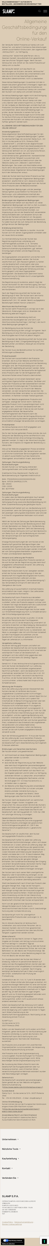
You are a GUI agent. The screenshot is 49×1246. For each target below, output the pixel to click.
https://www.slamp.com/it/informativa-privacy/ (22, 1087)
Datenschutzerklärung (24, 1222)
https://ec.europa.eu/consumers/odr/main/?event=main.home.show (20, 1110)
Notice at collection (8, 1244)
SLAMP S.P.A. (10, 1196)
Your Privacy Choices (15, 1240)
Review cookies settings (12, 1224)
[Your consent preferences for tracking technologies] (44, 1241)
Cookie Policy (7, 1222)
